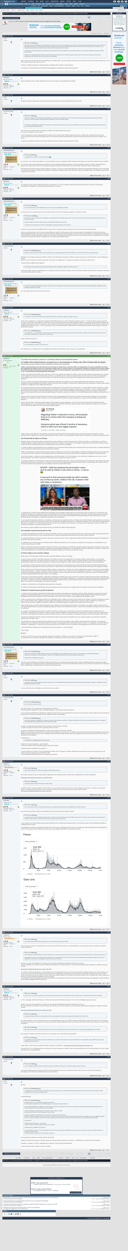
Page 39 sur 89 (63, 17)
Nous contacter (90, 1218)
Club (79, 1)
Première (71, 17)
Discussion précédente (50, 1165)
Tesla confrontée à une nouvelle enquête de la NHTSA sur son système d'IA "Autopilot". (26, 1201)
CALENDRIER (83, 1158)
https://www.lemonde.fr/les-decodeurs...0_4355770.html (36, 777)
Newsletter (54, 1)
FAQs (33, 1158)
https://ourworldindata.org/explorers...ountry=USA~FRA (36, 791)
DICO (82, 6)
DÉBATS (74, 6)
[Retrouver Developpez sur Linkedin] (126, 6)
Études (68, 1)
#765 (109, 147)
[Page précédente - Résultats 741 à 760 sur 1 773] (75, 17)
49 (100, 17)
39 (89, 17)
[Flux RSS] (121, 6)
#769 (109, 278)
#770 (109, 307)
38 (87, 17)
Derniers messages (5, 9)
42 (95, 17)
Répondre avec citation (96, 71)
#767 (109, 198)
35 (80, 17)
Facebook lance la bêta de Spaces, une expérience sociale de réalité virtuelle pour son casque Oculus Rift (30, 1204)
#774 (109, 695)
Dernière (107, 17)
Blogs (42, 1)
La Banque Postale (40, 1190)
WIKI (78, 6)
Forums (23, 1)
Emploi (62, 1)
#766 (109, 178)
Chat (47, 1)
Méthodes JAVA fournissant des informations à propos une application (21, 1207)
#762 (109, 74)
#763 (109, 94)
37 (84, 17)
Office (70, 4)
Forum (6, 13)
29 (78, 17)
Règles (40, 9)
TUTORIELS (33, 6)
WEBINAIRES (44, 6)
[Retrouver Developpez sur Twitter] (122, 6)
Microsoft (38, 4)
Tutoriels (31, 1)
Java (43, 4)
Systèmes (82, 4)
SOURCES (68, 6)
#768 (109, 243)
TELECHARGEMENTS (47, 1158)
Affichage (106, 33)
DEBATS (68, 1158)
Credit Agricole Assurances (43, 1184)
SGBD (66, 4)
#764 (109, 108)
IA (29, 4)
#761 (109, 36)
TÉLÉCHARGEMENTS (59, 6)
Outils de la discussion (96, 33)
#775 (109, 761)
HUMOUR (87, 6)
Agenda (32, 9)
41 (93, 17)
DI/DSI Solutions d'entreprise (16, 4)
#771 (109, 355)
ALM (33, 4)
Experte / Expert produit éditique (41, 1189)
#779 (109, 1056)
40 (91, 17)
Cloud (26, 4)
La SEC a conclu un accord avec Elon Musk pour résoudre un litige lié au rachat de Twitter (37, 21)
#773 (109, 673)
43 (97, 17)
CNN (27, 630)
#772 (109, 644)
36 (82, 17)
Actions (12, 9)
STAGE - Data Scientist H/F (39, 1183)
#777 (109, 932)
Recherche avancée (122, 9)
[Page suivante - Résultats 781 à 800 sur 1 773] (103, 17)
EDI (53, 4)
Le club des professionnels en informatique (21, 13)
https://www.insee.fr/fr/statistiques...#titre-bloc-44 (78, 1045)
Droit (74, 1)
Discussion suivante (63, 1165)
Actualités (37, 13)
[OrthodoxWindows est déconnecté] (11, 159)
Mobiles (76, 4)
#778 (109, 986)
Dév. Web (48, 4)
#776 (109, 797)
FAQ (37, 1)
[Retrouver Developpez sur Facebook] (124, 6)
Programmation (59, 4)
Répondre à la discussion (11, 18)
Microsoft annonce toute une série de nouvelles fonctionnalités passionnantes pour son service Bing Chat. (30, 1197)
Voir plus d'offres (76, 1192)
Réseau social (21, 9)
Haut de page (106, 1218)
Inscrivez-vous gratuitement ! (33, 7)
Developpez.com (99, 1218)
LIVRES (51, 6)
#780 (109, 1078)
